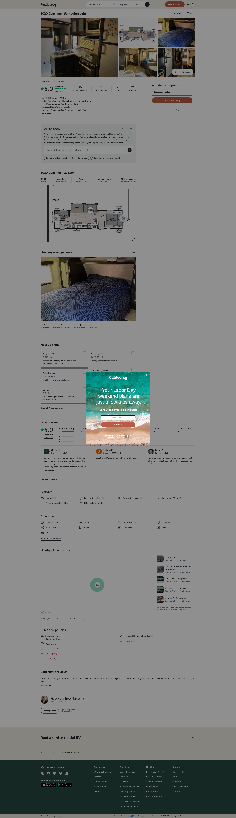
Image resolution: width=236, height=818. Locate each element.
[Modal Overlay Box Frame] (118, 409)
